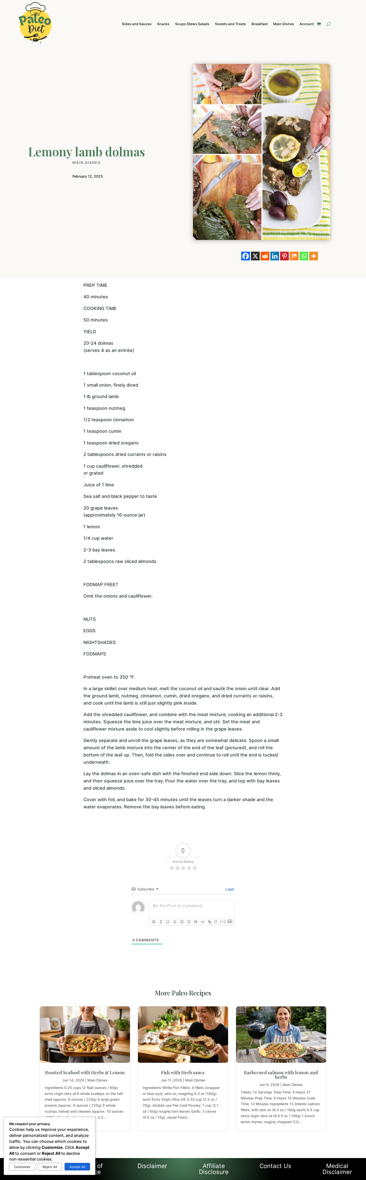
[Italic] (160, 922)
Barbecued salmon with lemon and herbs (281, 1075)
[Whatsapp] (304, 256)
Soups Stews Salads (192, 24)
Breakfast (259, 24)
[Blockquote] (195, 922)
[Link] (209, 922)
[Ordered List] (181, 922)
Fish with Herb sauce (183, 1072)
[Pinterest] (284, 256)
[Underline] (167, 922)
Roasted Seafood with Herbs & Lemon (85, 1072)
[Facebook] (245, 256)
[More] (313, 256)
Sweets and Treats (230, 24)
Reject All (50, 1167)
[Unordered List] (188, 922)
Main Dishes (283, 24)
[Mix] (294, 256)
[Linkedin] (274, 256)
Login (229, 889)
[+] (223, 921)
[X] (255, 256)
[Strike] (174, 922)
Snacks (163, 24)
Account (307, 24)
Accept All (77, 1167)
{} (216, 921)
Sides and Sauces (137, 24)
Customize (22, 1167)
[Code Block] (202, 922)
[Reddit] (265, 256)
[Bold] (153, 922)
